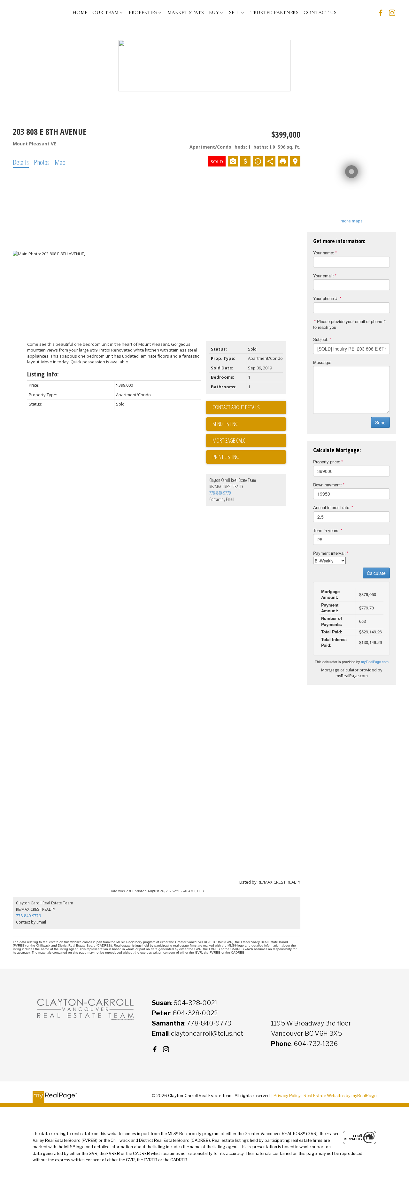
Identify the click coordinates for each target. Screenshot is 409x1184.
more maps (352, 221)
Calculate (376, 573)
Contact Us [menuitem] (320, 12)
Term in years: (326, 530)
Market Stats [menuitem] (185, 12)
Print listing (225, 456)
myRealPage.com (375, 661)
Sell (234, 12)
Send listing (225, 424)
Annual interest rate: (332, 507)
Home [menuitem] (80, 12)
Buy (214, 12)
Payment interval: (329, 553)
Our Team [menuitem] (105, 12)
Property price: (326, 462)
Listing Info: (43, 374)
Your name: (323, 253)
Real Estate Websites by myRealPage (340, 1095)
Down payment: (327, 485)
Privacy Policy (287, 1095)
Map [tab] (60, 162)
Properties (143, 12)
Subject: (320, 339)
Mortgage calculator (249, 441)
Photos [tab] (42, 162)
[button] (380, 13)
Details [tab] (21, 162)
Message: (322, 362)
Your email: (323, 276)
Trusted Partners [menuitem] (274, 12)
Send (380, 422)
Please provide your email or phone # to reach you (349, 324)
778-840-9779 (220, 493)
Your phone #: (326, 298)
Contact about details (236, 407)
